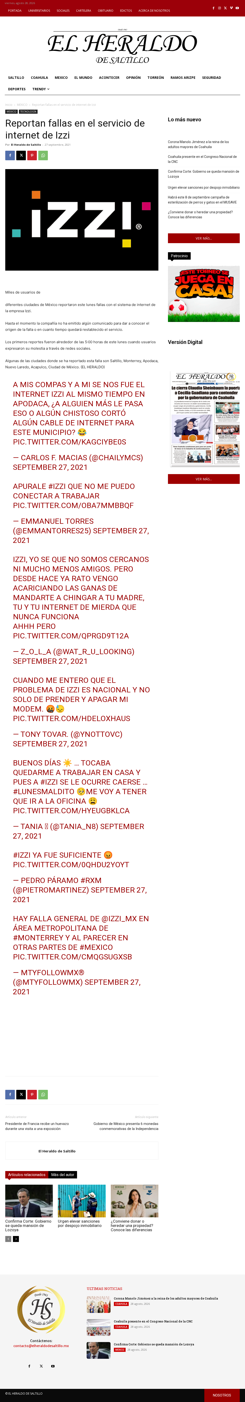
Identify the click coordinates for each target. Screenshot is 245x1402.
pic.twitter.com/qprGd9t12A (71, 635)
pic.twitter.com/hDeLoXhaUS (71, 718)
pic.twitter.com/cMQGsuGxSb (72, 956)
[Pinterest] (32, 155)
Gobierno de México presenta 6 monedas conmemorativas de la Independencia (126, 1126)
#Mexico (96, 947)
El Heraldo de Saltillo (26, 144)
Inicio (8, 105)
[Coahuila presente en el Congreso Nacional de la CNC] (99, 1327)
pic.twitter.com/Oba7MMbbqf (73, 505)
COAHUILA (121, 1304)
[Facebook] (214, 8)
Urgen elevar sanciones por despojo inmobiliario (80, 1223)
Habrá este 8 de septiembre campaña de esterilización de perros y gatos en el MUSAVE (202, 199)
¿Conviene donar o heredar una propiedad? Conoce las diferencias (132, 1225)
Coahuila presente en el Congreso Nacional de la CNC (202, 159)
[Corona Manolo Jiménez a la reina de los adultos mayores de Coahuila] (99, 1304)
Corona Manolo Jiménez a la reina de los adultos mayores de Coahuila (198, 144)
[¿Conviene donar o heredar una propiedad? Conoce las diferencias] (134, 1201)
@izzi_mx (119, 918)
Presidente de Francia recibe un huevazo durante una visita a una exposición (37, 1126)
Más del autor (62, 1174)
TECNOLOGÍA (28, 111)
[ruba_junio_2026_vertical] (204, 320)
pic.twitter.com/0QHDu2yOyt (71, 864)
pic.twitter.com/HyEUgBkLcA (71, 810)
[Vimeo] (231, 8)
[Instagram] (220, 8)
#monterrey (38, 937)
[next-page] (16, 1239)
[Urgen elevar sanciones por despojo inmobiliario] (82, 1201)
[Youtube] (237, 8)
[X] (225, 8)
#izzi (57, 486)
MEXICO (22, 105)
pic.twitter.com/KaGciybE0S (69, 441)
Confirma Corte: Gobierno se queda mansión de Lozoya (28, 1225)
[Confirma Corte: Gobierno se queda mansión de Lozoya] (29, 1201)
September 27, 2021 (50, 467)
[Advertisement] (81, 1039)
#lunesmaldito (43, 791)
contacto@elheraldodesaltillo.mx (41, 1346)
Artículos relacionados (26, 1174)
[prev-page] (8, 1239)
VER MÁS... (204, 238)
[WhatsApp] (43, 155)
